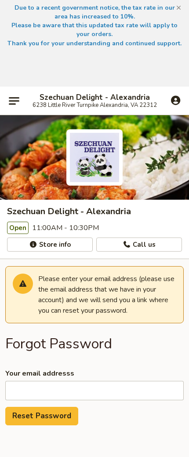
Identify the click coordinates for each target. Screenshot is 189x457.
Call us (143, 244)
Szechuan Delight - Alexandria (95, 97)
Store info (54, 244)
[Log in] (175, 100)
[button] (178, 8)
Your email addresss (39, 373)
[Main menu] (14, 101)
